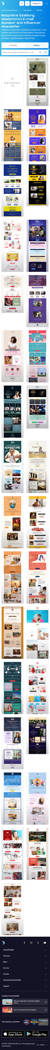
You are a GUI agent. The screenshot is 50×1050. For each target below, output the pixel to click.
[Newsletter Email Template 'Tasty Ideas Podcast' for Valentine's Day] (12, 854)
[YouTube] (45, 942)
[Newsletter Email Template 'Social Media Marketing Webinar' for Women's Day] (37, 135)
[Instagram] (31, 942)
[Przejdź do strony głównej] (2, 3)
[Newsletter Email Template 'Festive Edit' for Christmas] (37, 735)
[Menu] (46, 3)
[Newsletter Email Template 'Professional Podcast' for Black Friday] (37, 245)
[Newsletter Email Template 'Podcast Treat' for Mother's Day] (37, 577)
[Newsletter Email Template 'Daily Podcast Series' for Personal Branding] (37, 301)
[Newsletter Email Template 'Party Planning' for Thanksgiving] (12, 522)
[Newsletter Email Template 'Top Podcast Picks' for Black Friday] (37, 407)
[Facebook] (24, 942)
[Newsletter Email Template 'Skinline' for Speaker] (12, 356)
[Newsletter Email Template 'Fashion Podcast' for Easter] (12, 688)
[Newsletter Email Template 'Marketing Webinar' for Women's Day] (37, 467)
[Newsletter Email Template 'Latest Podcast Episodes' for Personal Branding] (37, 185)
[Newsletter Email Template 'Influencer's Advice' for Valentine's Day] (37, 688)
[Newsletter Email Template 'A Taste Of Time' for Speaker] (37, 82)
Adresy (37, 45)
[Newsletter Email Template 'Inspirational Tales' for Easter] (37, 356)
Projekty (13, 45)
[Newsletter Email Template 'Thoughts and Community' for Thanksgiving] (12, 632)
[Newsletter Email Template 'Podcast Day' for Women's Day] (12, 411)
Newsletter (27, 10)
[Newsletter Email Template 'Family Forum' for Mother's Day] (12, 135)
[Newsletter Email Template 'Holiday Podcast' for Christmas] (12, 294)
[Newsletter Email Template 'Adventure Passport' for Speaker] (12, 467)
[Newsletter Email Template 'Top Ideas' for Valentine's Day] (37, 632)
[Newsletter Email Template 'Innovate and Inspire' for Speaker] (12, 743)
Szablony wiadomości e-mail (10, 10)
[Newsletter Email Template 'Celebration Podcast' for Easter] (12, 798)
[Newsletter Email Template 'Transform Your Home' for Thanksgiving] (12, 909)
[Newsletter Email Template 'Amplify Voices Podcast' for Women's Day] (37, 854)
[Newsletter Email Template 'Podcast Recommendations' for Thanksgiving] (37, 522)
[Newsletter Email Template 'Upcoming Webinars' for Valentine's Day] (12, 245)
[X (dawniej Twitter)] (38, 942)
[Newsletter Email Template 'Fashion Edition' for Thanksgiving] (12, 577)
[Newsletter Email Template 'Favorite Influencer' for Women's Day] (37, 798)
